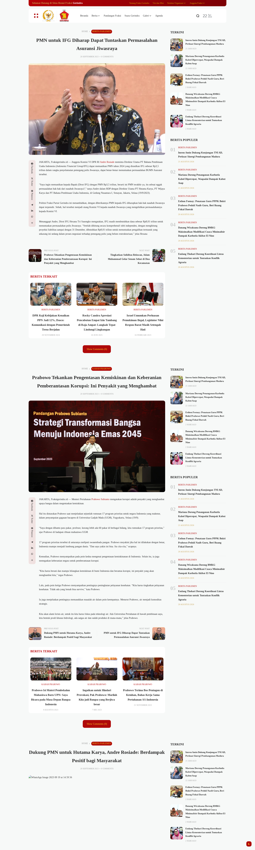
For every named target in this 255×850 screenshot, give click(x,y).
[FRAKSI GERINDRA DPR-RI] (58, 16)
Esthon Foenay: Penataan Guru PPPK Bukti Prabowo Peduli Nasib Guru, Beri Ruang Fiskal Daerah (204, 79)
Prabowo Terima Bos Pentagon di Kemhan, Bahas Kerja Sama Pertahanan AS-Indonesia (143, 695)
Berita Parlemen (101, 31)
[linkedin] (32, 211)
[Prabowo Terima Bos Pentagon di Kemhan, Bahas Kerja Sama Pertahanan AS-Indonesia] (142, 669)
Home (85, 31)
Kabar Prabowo (101, 368)
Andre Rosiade (107, 162)
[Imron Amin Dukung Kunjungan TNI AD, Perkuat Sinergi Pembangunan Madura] (176, 45)
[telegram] (32, 205)
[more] (32, 222)
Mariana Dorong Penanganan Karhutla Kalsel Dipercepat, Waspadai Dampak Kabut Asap (204, 60)
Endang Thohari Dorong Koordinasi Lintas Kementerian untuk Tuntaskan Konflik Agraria (203, 120)
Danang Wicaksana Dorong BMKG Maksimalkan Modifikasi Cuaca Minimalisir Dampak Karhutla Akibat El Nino (201, 231)
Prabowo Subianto (100, 499)
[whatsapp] (32, 217)
